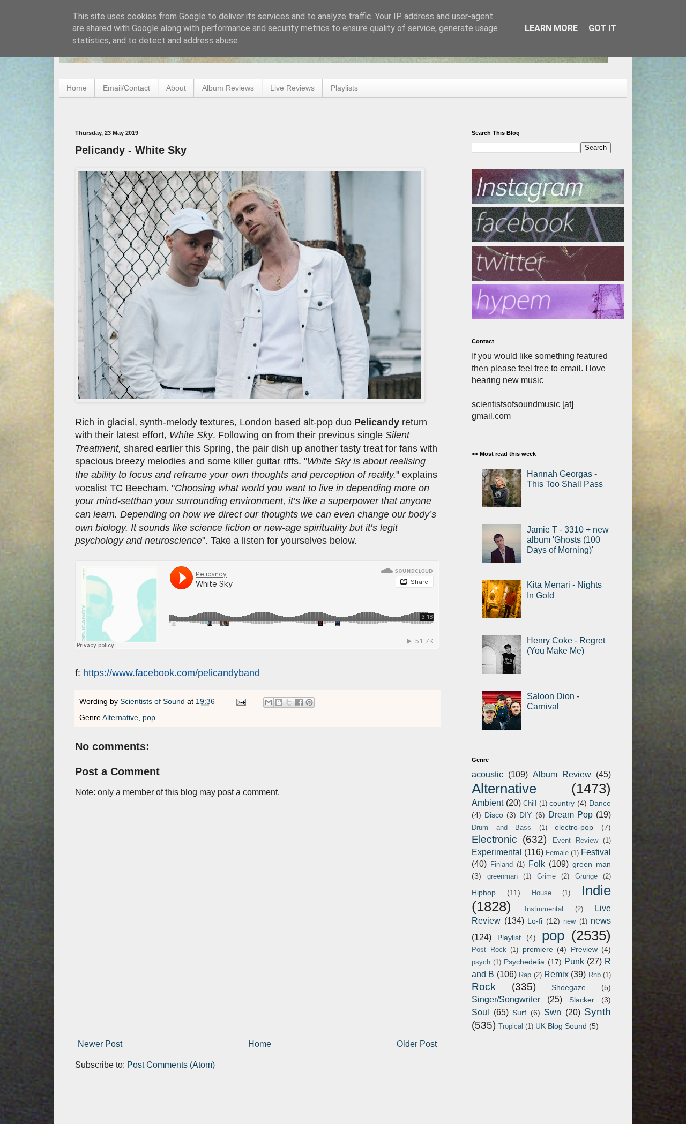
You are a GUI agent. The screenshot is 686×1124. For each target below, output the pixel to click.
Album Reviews (228, 88)
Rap (525, 975)
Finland (501, 864)
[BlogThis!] (278, 702)
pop (149, 717)
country (562, 803)
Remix (556, 974)
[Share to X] (289, 702)
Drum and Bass (501, 827)
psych (481, 962)
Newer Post (100, 1043)
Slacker (581, 999)
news (601, 920)
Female (557, 853)
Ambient (487, 802)
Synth (597, 1011)
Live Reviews (292, 88)
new (569, 921)
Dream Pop (570, 814)
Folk (536, 863)
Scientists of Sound (153, 701)
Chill (529, 803)
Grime (546, 876)
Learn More (551, 28)
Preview (584, 949)
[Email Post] (240, 701)
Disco (493, 815)
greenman (502, 876)
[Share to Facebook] (299, 702)
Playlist (509, 937)
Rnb (594, 975)
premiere (538, 949)
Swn (552, 1012)
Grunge (586, 876)
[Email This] (268, 702)
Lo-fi (534, 921)
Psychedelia (524, 961)
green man (591, 864)
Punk (574, 961)
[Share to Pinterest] (309, 702)
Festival (596, 852)
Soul (480, 1012)
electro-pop (574, 827)
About (176, 88)
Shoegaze (568, 987)
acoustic (487, 774)
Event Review (575, 840)
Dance (600, 803)
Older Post (417, 1043)
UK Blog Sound (561, 1026)
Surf (519, 1012)
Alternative (120, 717)
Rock (484, 986)
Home (76, 88)
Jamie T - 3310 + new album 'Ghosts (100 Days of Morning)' (568, 539)
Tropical (510, 1026)
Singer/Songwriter (506, 999)
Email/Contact (126, 88)
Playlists (344, 88)
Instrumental (544, 909)
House (541, 893)
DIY (525, 815)
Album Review (562, 774)
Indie (596, 890)
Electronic (494, 839)
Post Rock (489, 950)
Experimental (497, 852)
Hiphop (484, 892)
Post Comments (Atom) (171, 1064)
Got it (602, 28)
